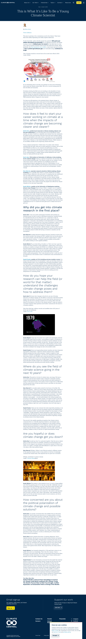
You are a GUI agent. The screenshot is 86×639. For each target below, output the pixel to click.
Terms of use (37, 635)
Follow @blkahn (27, 33)
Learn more (57, 607)
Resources (68, 2)
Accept (55, 635)
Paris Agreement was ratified (38, 47)
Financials (62, 619)
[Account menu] (83, 2)
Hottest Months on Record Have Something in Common (40, 579)
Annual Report (49, 621)
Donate (78, 2)
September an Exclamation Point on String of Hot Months (41, 584)
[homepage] (8, 2)
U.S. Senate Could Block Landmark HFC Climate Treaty (40, 581)
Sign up (9, 608)
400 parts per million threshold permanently (41, 41)
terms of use (57, 632)
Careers (37, 621)
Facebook (75, 621)
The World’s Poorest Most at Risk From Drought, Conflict (41, 583)
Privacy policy (46, 635)
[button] (27, 2)
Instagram (75, 618)
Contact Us (38, 619)
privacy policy (67, 632)
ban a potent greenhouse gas (34, 48)
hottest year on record (40, 44)
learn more (55, 630)
